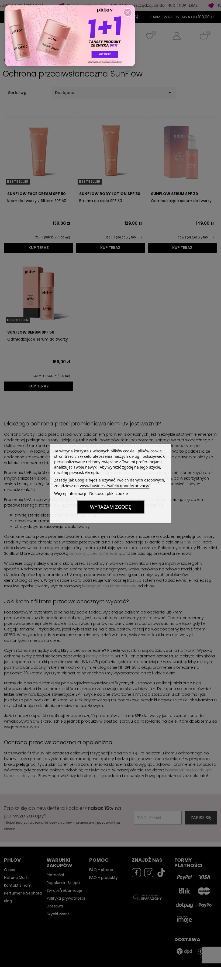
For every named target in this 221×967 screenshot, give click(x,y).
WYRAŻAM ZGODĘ (110, 507)
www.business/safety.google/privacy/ (115, 485)
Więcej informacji (70, 493)
